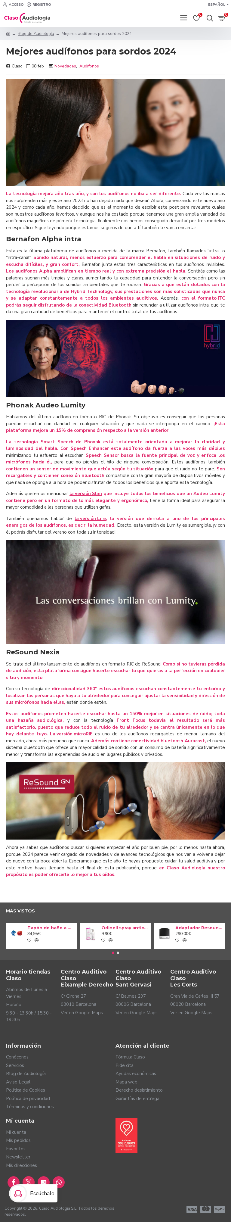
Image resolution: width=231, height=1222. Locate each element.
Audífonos (89, 66)
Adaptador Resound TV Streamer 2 (199, 928)
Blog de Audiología (36, 33)
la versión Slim (85, 494)
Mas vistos (20, 911)
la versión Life (90, 519)
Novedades (65, 66)
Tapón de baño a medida (51, 928)
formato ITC (211, 298)
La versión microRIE (71, 734)
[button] (113, 953)
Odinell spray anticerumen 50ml (125, 928)
